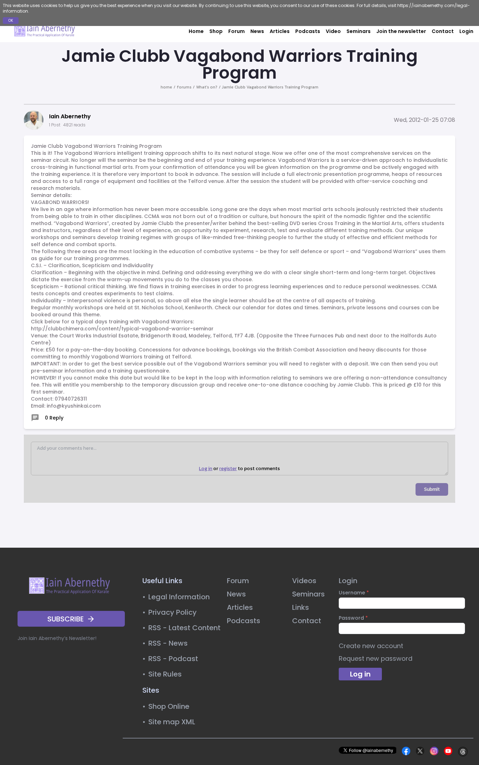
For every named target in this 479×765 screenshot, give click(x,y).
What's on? (206, 87)
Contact (443, 31)
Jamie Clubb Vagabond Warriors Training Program (270, 87)
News (257, 31)
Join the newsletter (401, 31)
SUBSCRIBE (65, 619)
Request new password (375, 658)
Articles (280, 31)
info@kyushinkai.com (74, 405)
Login (466, 31)
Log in (205, 468)
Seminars (358, 31)
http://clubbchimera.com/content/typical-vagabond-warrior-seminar (122, 328)
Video (333, 31)
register (228, 468)
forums (184, 87)
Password (353, 617)
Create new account (371, 645)
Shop (216, 31)
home (166, 87)
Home (196, 31)
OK (10, 20)
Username (354, 592)
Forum (236, 31)
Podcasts (307, 31)
